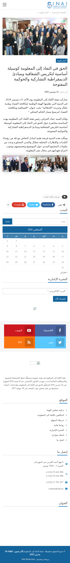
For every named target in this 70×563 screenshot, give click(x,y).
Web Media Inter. (28, 559)
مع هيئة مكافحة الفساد (51, 197)
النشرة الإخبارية (57, 430)
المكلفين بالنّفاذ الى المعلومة (51, 415)
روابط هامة (59, 425)
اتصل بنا (60, 440)
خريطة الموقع (57, 420)
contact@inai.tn (56, 488)
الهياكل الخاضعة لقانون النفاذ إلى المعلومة (35, 309)
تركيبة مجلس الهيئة (55, 410)
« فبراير (63, 272)
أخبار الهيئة (61, 60)
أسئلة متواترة (58, 435)
